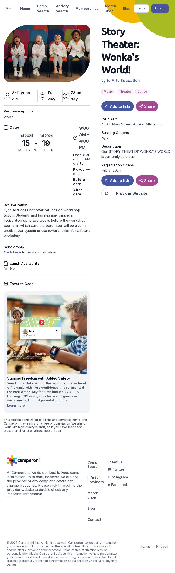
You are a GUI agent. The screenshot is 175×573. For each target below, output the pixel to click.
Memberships (87, 8)
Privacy (162, 546)
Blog (126, 8)
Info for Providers (96, 480)
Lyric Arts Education (120, 80)
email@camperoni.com (46, 430)
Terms (145, 546)
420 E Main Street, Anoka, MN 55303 (132, 124)
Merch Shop (93, 495)
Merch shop (110, 8)
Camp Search (43, 8)
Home (25, 8)
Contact (94, 519)
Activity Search (62, 8)
